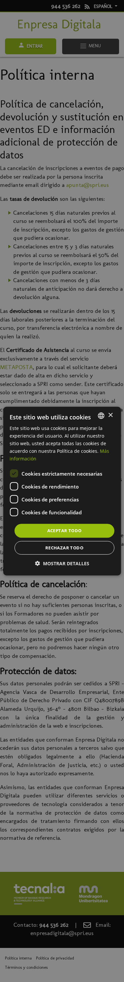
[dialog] (62, 490)
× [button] (110, 415)
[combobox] (101, 415)
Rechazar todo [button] (64, 548)
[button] (62, 563)
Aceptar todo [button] (64, 531)
